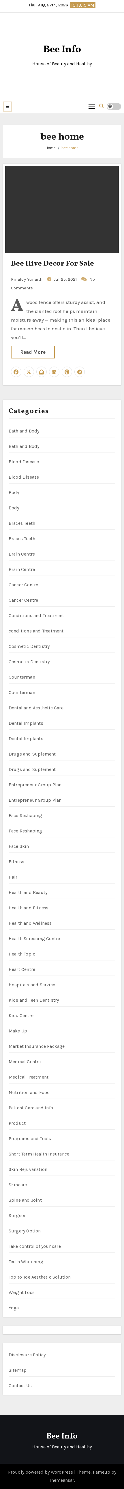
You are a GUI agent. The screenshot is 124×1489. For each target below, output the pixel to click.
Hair (13, 877)
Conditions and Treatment (36, 615)
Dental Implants (26, 723)
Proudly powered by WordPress (41, 1472)
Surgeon (18, 1215)
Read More (33, 352)
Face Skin (19, 846)
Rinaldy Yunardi (27, 279)
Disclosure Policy (27, 1355)
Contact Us (20, 1385)
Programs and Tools (30, 1138)
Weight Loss (22, 1292)
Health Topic (22, 954)
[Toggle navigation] (92, 106)
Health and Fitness (29, 908)
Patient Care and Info (31, 1108)
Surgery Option (25, 1231)
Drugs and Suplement (32, 754)
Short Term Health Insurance (39, 1154)
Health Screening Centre (34, 938)
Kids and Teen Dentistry (34, 1000)
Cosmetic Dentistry (29, 646)
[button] (7, 106)
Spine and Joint (25, 1200)
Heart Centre (22, 969)
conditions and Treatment (36, 631)
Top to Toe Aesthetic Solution (40, 1277)
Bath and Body (24, 431)
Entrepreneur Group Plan (35, 784)
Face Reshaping (25, 815)
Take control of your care (35, 1246)
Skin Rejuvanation (28, 1169)
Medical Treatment (28, 1077)
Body (14, 492)
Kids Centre (21, 1015)
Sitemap (18, 1370)
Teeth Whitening (26, 1261)
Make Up (18, 1031)
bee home (69, 148)
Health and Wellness (30, 923)
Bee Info (62, 50)
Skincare (18, 1184)
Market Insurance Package (37, 1046)
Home (51, 148)
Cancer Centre (23, 584)
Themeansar (61, 1480)
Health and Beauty (28, 892)
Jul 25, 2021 (66, 279)
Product (17, 1123)
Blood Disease (24, 461)
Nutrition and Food (29, 1092)
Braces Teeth (22, 523)
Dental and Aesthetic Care (36, 708)
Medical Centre (25, 1061)
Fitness (16, 861)
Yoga (14, 1307)
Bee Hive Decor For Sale (52, 263)
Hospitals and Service (32, 984)
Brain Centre (22, 554)
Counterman (22, 677)
